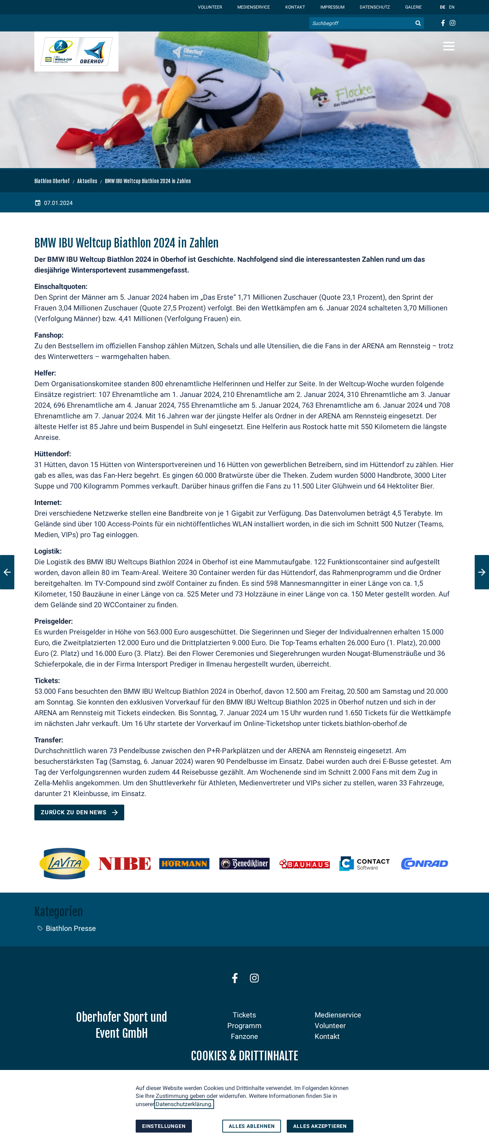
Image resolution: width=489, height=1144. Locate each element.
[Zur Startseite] (76, 51)
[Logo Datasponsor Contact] (364, 863)
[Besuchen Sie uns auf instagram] (452, 23)
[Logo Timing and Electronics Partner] (424, 863)
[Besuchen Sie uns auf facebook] (443, 23)
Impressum (331, 7)
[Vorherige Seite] (7, 572)
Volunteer (209, 7)
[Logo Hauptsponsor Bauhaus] (304, 863)
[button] (449, 46)
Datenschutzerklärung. (184, 1104)
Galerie (413, 7)
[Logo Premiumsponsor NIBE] (124, 863)
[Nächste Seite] (482, 572)
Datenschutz (374, 7)
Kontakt (294, 7)
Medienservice (253, 7)
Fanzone (244, 1036)
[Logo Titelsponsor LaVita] (64, 863)
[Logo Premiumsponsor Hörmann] (184, 863)
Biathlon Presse (71, 928)
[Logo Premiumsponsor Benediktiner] (244, 863)
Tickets (244, 1015)
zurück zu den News (73, 812)
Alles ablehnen (252, 1126)
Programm (244, 1025)
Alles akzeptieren (320, 1126)
